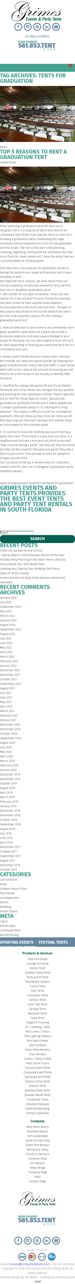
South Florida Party (59, 521)
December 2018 (10, 811)
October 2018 (8, 820)
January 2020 (8, 770)
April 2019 (6, 792)
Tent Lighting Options (37, 1036)
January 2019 (8, 806)
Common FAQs (37, 1159)
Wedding (5, 907)
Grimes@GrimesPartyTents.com (29, 1264)
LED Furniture (8, 880)
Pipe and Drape (38, 959)
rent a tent (41, 483)
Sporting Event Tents (38, 1077)
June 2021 (6, 697)
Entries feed (7, 926)
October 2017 (8, 851)
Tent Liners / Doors (37, 1031)
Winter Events (8, 911)
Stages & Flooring (37, 1022)
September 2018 (10, 824)
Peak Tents (37, 1018)
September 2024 (10, 607)
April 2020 (6, 756)
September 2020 (10, 738)
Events (4, 902)
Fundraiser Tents (37, 1099)
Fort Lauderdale (41, 519)
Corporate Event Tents (37, 1072)
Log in (4, 921)
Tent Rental (7, 893)
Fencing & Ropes (37, 1041)
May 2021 (6, 702)
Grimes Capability (37, 1113)
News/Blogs (37, 1168)
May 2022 (6, 647)
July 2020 (6, 747)
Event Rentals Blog (37, 1109)
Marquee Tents (37, 1013)
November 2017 (10, 847)
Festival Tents (37, 1086)
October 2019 (8, 783)
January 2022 (8, 666)
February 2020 (9, 765)
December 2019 (10, 774)
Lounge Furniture (38, 963)
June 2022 (6, 643)
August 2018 (7, 829)
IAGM (37, 1281)
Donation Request (37, 1104)
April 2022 (6, 652)
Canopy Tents (37, 1009)
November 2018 (10, 815)
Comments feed (10, 930)
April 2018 (6, 842)
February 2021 (9, 715)
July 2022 (5, 638)
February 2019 (9, 802)
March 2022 (7, 657)
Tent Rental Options (37, 982)
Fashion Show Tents (37, 1081)
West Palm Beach (6, 521)
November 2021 (10, 675)
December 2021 (10, 670)
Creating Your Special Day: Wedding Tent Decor (30, 569)
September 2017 (10, 856)
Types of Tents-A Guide (14, 573)
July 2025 (5, 602)
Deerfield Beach (21, 519)
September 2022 (10, 629)
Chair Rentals (37, 1054)
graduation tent (24, 483)
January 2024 (8, 620)
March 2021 (7, 711)
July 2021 (5, 693)
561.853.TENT (37, 45)
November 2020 (10, 729)
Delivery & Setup (37, 1149)
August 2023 (7, 625)
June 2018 (6, 838)
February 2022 (9, 661)
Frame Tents (38, 986)
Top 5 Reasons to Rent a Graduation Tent (33, 155)
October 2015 (8, 870)
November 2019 (10, 779)
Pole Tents (37, 991)
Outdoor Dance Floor (13, 889)
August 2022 (7, 634)
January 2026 (8, 598)
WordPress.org (9, 935)
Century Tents (37, 1000)
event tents (7, 483)
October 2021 (8, 679)
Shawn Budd (8, 162)
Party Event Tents (37, 977)
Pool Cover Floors (37, 1063)
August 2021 (7, 688)
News (3, 147)
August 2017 (7, 860)
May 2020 (6, 752)
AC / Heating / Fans (37, 1027)
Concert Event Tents (37, 1068)
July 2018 (5, 833)
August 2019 (7, 788)
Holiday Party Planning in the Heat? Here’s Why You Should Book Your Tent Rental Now (33, 562)
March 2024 (7, 616)
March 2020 (7, 761)
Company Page (37, 1172)
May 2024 (6, 611)
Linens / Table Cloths (37, 1059)
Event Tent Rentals (37, 1145)
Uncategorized (9, 898)
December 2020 (10, 724)
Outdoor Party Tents (37, 973)
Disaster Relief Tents (38, 1095)
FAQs (37, 1177)
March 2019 (7, 797)
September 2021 (10, 684)
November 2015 (10, 865)
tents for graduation (60, 483)
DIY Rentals (37, 1163)
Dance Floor (37, 968)
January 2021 (8, 720)
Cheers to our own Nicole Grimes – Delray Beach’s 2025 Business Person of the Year (32, 553)
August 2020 (7, 743)
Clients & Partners (37, 1154)
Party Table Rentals (37, 1050)
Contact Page (37, 1181)
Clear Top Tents (37, 1004)
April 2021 (6, 706)
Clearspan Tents (37, 995)
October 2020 (8, 734)
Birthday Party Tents (37, 1090)
